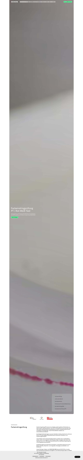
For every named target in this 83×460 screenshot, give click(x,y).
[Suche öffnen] (54, 2)
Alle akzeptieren (35, 456)
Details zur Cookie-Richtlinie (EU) (41, 457)
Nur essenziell (48, 456)
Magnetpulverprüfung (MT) (45, 442)
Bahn (30, 1)
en (52, 1)
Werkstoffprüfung (23, 1)
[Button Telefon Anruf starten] (65, 2)
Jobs (48, 1)
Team (41, 1)
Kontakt (45, 1)
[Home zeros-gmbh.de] (14, 1)
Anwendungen (35, 1)
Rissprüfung (63, 429)
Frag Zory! (78, 456)
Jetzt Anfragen (14, 217)
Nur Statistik (42, 456)
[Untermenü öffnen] (26, 1)
